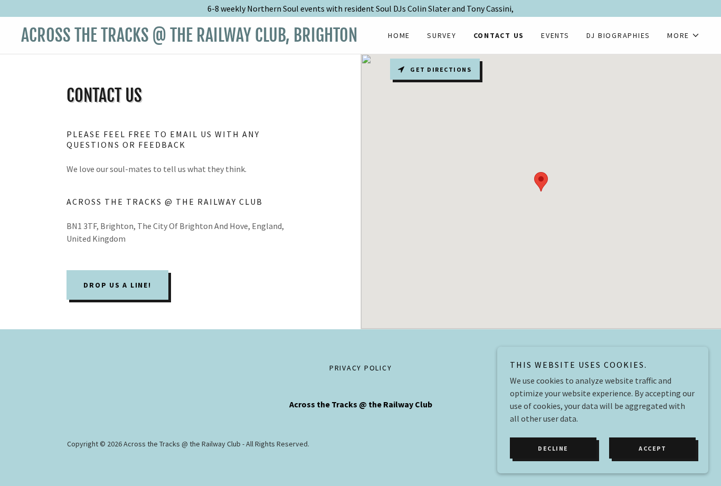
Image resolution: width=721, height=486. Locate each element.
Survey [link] (442, 35)
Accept (652, 448)
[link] (190, 38)
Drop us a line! (117, 285)
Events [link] (555, 35)
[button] (683, 35)
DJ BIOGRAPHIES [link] (618, 35)
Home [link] (399, 35)
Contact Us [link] (499, 35)
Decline (553, 448)
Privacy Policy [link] (360, 368)
